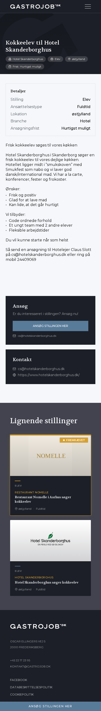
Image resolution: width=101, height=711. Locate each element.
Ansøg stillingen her (50, 326)
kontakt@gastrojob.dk (30, 666)
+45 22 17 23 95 (20, 660)
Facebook (18, 680)
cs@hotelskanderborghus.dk (38, 254)
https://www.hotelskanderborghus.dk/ (49, 375)
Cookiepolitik (22, 694)
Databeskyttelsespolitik (31, 687)
